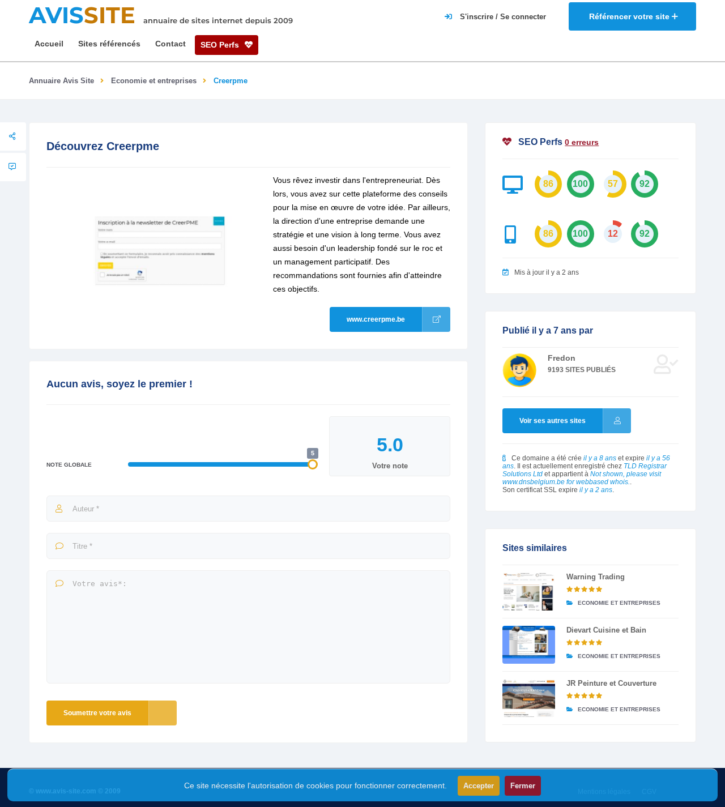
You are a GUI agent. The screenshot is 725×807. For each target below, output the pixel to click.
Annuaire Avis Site (61, 80)
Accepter (478, 786)
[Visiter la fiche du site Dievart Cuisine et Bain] (528, 645)
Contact (170, 43)
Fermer (522, 786)
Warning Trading (595, 577)
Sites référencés (109, 43)
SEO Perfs (221, 44)
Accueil (49, 43)
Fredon (561, 357)
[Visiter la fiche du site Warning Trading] (528, 591)
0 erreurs (582, 142)
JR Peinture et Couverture (611, 683)
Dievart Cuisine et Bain (606, 630)
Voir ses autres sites (552, 421)
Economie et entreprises (154, 80)
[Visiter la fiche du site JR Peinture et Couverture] (528, 698)
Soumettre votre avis (97, 713)
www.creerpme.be (376, 319)
